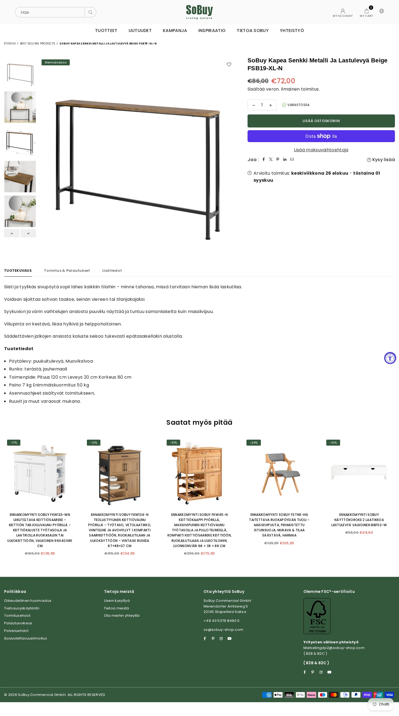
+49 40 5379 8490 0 (222, 620)
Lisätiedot (112, 270)
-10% (333, 442)
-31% (173, 442)
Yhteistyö (292, 30)
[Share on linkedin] (285, 159)
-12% (93, 442)
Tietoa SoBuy (253, 30)
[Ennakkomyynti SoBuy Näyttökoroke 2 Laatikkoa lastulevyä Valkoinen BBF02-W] (359, 472)
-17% (13, 442)
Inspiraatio (212, 30)
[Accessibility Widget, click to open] (390, 358)
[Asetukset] (380, 12)
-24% (254, 442)
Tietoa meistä (116, 608)
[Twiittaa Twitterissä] (270, 159)
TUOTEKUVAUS (18, 270)
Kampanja (175, 30)
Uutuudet (140, 30)
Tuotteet (106, 30)
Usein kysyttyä (117, 600)
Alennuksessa (55, 62)
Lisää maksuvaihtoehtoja (321, 150)
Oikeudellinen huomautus (27, 600)
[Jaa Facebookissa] (263, 159)
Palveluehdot (16, 630)
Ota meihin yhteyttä (122, 615)
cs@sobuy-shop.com (223, 629)
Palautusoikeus (18, 623)
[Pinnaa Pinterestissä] (277, 159)
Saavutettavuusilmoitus (25, 638)
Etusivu (10, 43)
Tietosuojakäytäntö (22, 608)
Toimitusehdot (17, 615)
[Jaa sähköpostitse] (292, 159)
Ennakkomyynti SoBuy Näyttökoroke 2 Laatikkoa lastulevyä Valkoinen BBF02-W (359, 519)
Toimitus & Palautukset (67, 270)
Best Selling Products (37, 43)
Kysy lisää (383, 159)
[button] (366, 12)
